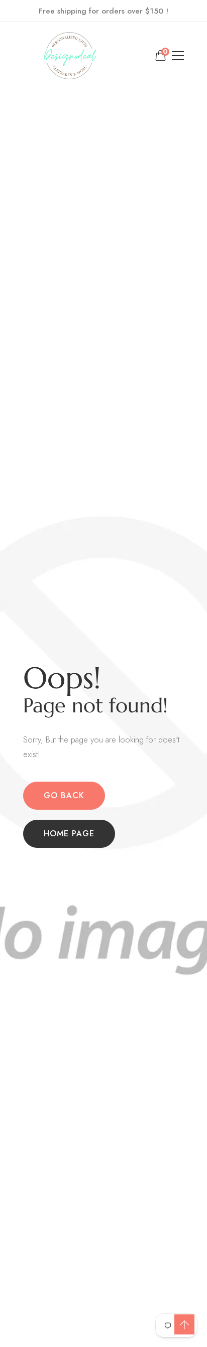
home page (69, 833)
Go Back (64, 795)
